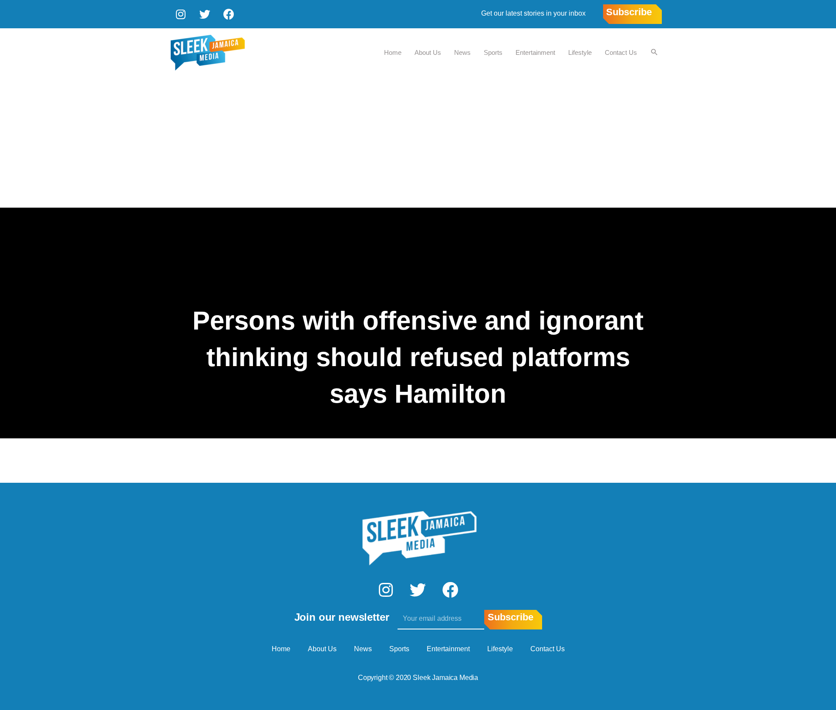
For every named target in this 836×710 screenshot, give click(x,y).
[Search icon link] (654, 52)
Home (392, 52)
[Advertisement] (418, 142)
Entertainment (535, 52)
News (462, 52)
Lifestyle (580, 52)
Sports (493, 52)
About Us (428, 52)
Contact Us (621, 52)
